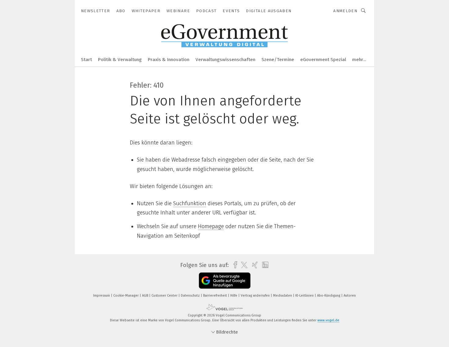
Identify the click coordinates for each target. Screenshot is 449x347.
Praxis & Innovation (168, 59)
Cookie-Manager (126, 296)
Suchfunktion (189, 203)
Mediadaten (283, 296)
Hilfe (234, 296)
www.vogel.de (328, 320)
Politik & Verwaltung (120, 59)
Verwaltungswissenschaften (225, 59)
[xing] (253, 265)
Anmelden (345, 10)
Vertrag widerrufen (256, 296)
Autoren (350, 296)
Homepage (211, 226)
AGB (145, 296)
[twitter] (242, 265)
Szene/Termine (277, 59)
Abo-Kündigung (329, 296)
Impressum (102, 296)
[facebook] (234, 265)
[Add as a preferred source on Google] (224, 280)
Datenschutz (191, 296)
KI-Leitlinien (305, 296)
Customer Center (164, 296)
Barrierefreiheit (215, 296)
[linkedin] (263, 265)
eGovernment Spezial (323, 59)
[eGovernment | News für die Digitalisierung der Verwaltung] (86, 59)
